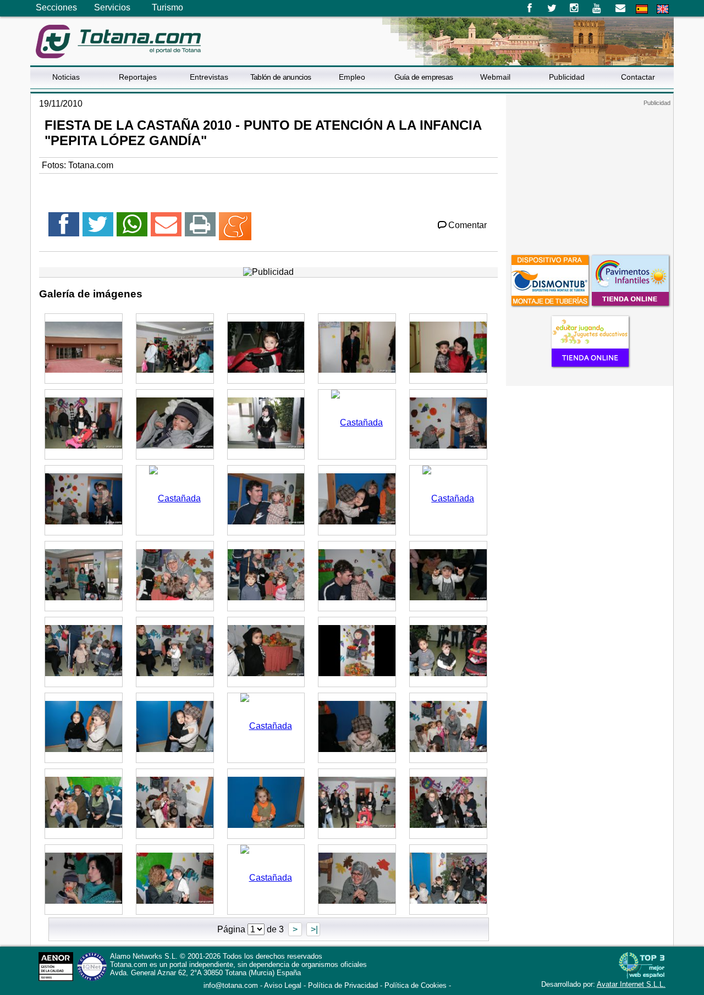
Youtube (597, 8)
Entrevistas (209, 77)
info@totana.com (231, 985)
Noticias (66, 77)
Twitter (552, 8)
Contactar (638, 77)
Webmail (495, 77)
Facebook (529, 8)
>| (313, 929)
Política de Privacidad (343, 985)
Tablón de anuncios (280, 77)
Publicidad (567, 77)
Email (620, 8)
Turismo (167, 7)
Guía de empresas (423, 77)
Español (641, 9)
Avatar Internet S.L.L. (631, 984)
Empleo (352, 77)
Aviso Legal (282, 985)
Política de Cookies (415, 985)
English (662, 9)
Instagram (574, 8)
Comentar (467, 225)
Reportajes (138, 77)
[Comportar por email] (166, 229)
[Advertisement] (589, 175)
